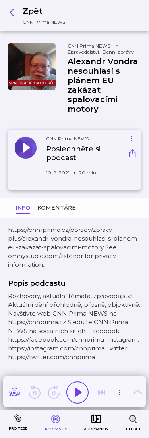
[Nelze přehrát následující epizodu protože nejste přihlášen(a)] (101, 392)
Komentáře (56, 207)
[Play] (77, 392)
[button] (39, 15)
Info (23, 207)
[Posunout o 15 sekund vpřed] (53, 392)
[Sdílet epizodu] (132, 154)
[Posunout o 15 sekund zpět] (34, 392)
